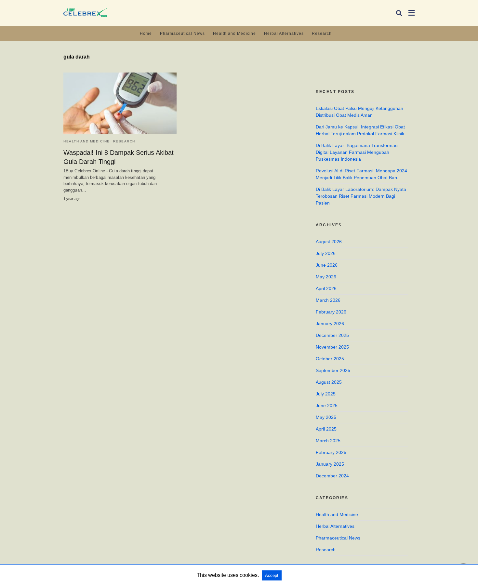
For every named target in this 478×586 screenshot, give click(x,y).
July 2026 (326, 253)
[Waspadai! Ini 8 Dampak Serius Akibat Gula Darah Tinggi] (120, 103)
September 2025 (333, 370)
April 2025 (326, 429)
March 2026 (328, 300)
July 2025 (326, 393)
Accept (271, 575)
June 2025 (327, 405)
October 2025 (330, 358)
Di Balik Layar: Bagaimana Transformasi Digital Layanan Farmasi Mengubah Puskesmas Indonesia (357, 152)
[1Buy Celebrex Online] (85, 12)
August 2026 (329, 241)
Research (322, 33)
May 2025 (326, 417)
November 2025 (332, 347)
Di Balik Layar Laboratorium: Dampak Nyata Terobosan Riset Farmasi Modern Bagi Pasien (361, 196)
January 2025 (330, 464)
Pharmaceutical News (182, 33)
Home (146, 33)
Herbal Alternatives (284, 33)
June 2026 (327, 265)
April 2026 (326, 288)
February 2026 (331, 311)
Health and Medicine (234, 33)
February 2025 (331, 452)
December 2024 (332, 475)
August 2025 (329, 382)
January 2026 (330, 323)
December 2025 (332, 335)
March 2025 (328, 440)
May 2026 (326, 276)
